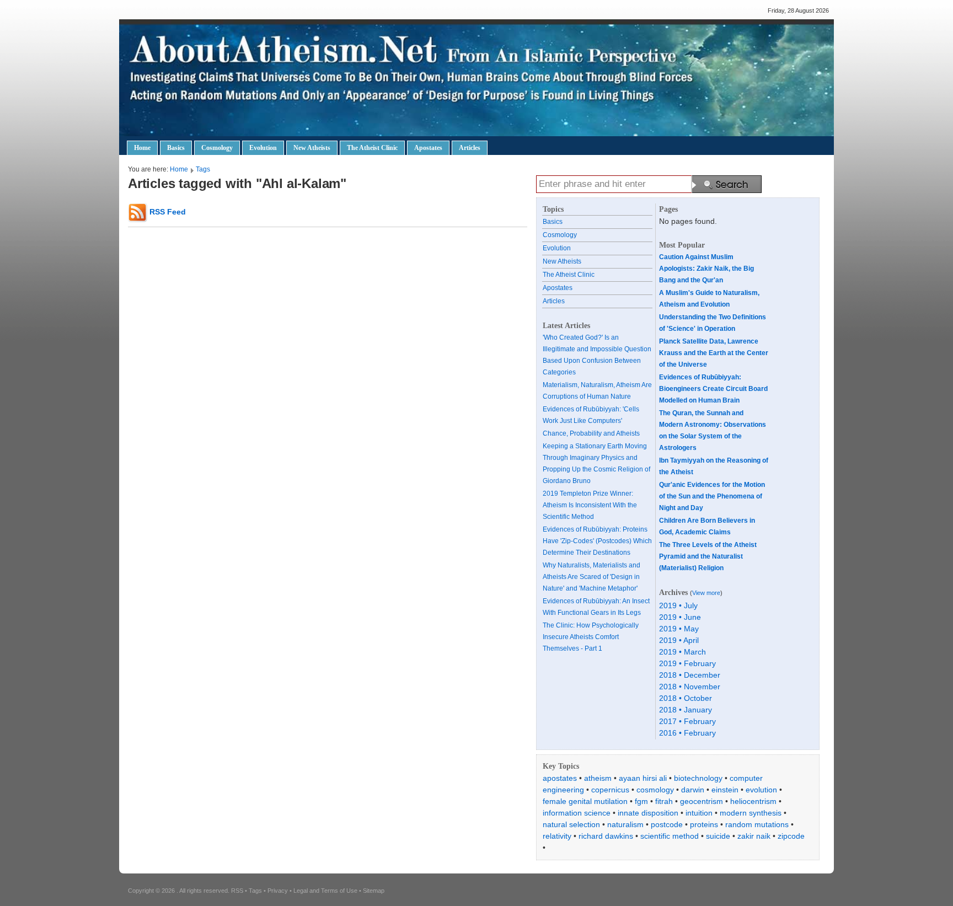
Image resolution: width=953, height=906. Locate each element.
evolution (761, 789)
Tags (203, 169)
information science (577, 812)
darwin (692, 789)
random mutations (757, 824)
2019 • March (682, 651)
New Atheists (311, 148)
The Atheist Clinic (372, 148)
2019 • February (687, 663)
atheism (598, 778)
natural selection (571, 824)
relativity (557, 836)
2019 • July (678, 605)
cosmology (655, 789)
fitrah (664, 801)
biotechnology (698, 778)
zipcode (791, 836)
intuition (699, 812)
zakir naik (753, 836)
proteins (704, 824)
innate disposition (648, 812)
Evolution (263, 148)
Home (142, 148)
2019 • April (679, 640)
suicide (718, 836)
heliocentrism (753, 801)
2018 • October (685, 698)
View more (706, 592)
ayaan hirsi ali (643, 778)
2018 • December (689, 675)
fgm (641, 801)
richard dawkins (606, 836)
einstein (724, 789)
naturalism (625, 824)
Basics (176, 148)
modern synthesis (750, 812)
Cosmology (217, 148)
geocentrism (701, 801)
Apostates (428, 148)
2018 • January (685, 709)
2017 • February (687, 721)
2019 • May (679, 628)
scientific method (669, 836)
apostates (560, 778)
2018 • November (689, 686)
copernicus (610, 789)
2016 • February (687, 732)
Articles (469, 148)
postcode (667, 824)
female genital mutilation (585, 801)
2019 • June (680, 617)
